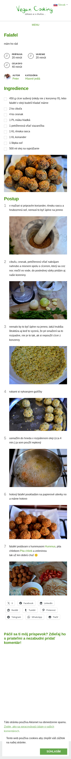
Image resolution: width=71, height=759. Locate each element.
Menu (35, 24)
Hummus (50, 546)
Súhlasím (54, 751)
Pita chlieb (26, 550)
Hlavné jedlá (32, 78)
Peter (16, 78)
